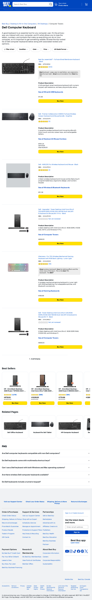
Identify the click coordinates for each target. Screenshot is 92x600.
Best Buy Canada (84, 579)
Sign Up (77, 532)
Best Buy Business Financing (12, 567)
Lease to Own (7, 560)
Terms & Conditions (15, 586)
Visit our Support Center (31, 516)
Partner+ (46, 544)
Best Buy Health (48, 534)
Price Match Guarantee (10, 526)
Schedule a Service (29, 523)
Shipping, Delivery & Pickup (12, 519)
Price (45, 49)
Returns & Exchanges (9, 523)
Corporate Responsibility (51, 560)
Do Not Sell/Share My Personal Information (51, 588)
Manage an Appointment (31, 526)
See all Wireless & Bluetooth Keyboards (54, 188)
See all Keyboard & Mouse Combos (52, 139)
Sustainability (47, 564)
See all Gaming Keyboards (48, 291)
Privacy (22, 586)
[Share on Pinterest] (82, 551)
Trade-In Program (8, 534)
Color (35, 49)
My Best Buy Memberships (31, 557)
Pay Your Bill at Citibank (10, 557)
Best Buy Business (49, 541)
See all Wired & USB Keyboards (50, 92)
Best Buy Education (50, 537)
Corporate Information (51, 553)
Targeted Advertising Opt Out (74, 587)
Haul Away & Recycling (30, 534)
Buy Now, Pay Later (9, 564)
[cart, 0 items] (86, 4)
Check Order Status (9, 516)
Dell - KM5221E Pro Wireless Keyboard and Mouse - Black (58, 164)
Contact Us (26, 537)
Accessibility (6, 586)
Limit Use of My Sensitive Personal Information (63, 588)
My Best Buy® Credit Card (11, 553)
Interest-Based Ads (29, 587)
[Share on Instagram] (71, 551)
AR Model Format (60, 49)
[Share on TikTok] (75, 551)
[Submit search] (50, 4)
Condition (22, 49)
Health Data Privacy (42, 587)
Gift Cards (5, 537)
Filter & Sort (10, 49)
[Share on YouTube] (67, 551)
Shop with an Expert (29, 519)
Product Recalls (7, 530)
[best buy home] (7, 4)
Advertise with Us (49, 523)
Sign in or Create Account (74, 513)
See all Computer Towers (48, 235)
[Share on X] (86, 551)
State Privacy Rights (36, 587)
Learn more (75, 543)
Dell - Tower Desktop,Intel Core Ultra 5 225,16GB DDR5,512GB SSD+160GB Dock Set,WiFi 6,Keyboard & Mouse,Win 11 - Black (57, 315)
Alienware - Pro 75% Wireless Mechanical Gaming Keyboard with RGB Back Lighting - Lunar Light (55, 257)
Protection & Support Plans (32, 530)
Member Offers (27, 564)
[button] (61, 4)
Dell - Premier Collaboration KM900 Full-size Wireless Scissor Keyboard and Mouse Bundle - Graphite (57, 115)
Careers (45, 557)
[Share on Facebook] (78, 551)
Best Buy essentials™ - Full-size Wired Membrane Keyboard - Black (59, 60)
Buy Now (60, 101)
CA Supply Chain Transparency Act (84, 588)
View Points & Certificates (31, 560)
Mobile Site (69, 579)
